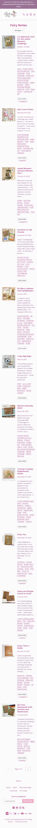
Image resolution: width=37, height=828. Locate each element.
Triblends (20, 521)
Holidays (20, 569)
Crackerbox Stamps (24, 259)
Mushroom (26, 750)
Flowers (27, 685)
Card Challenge (23, 135)
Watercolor (21, 275)
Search (18, 781)
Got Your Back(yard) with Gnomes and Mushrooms (24, 708)
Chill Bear (26, 318)
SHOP (15, 787)
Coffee (19, 200)
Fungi (26, 744)
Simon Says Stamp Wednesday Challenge (26, 449)
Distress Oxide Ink (23, 325)
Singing (20, 630)
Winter (28, 343)
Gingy (19, 512)
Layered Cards (22, 269)
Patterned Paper (23, 146)
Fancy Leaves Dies (24, 78)
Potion (19, 148)
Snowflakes (21, 576)
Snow (30, 573)
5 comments (22, 697)
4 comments (22, 101)
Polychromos (22, 573)
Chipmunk (30, 75)
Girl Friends (21, 262)
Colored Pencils (23, 257)
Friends (27, 440)
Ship (18, 388)
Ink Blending (21, 336)
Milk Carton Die (22, 210)
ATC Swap (23, 791)
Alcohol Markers (23, 316)
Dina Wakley (28, 323)
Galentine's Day (22, 137)
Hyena (19, 447)
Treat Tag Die (26, 150)
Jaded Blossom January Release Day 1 (25, 170)
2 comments (22, 222)
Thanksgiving (22, 273)
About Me (13, 791)
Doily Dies (26, 200)
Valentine (20, 153)
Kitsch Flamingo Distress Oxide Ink (23, 87)
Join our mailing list (18, 796)
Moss (19, 750)
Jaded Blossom (22, 207)
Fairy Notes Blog (25, 787)
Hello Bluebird (26, 445)
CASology (20, 680)
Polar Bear (21, 339)
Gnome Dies (28, 205)
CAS (24, 621)
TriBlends (20, 343)
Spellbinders (26, 341)
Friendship (21, 442)
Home (8, 787)
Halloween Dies (22, 139)
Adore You (21, 675)
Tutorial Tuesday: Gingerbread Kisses (25, 471)
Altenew (29, 675)
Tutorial (28, 521)
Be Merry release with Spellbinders (25, 289)
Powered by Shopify (21, 821)
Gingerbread (28, 510)
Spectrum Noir (22, 515)
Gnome (19, 203)
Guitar (25, 628)
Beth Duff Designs (23, 739)
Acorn (19, 69)
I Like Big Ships (24, 356)
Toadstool (20, 753)
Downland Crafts (27, 566)
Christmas (21, 320)
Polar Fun (21, 534)
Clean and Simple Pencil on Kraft (25, 592)
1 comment (22, 160)
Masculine (27, 386)
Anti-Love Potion (25, 109)
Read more (22, 99)
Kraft (27, 89)
